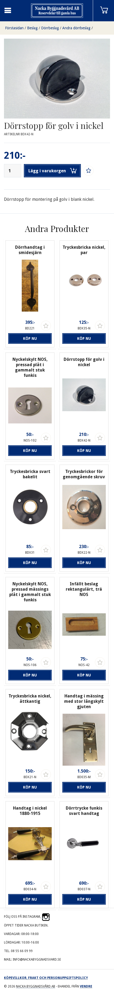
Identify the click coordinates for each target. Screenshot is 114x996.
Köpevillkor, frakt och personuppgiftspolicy (46, 978)
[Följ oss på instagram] (46, 917)
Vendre (86, 986)
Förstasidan (14, 28)
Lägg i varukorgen (47, 170)
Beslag (32, 28)
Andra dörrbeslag (76, 28)
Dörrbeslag (50, 28)
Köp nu (30, 338)
